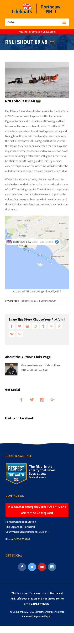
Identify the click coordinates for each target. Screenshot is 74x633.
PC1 (50, 616)
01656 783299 (22, 539)
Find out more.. (37, 477)
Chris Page (13, 300)
